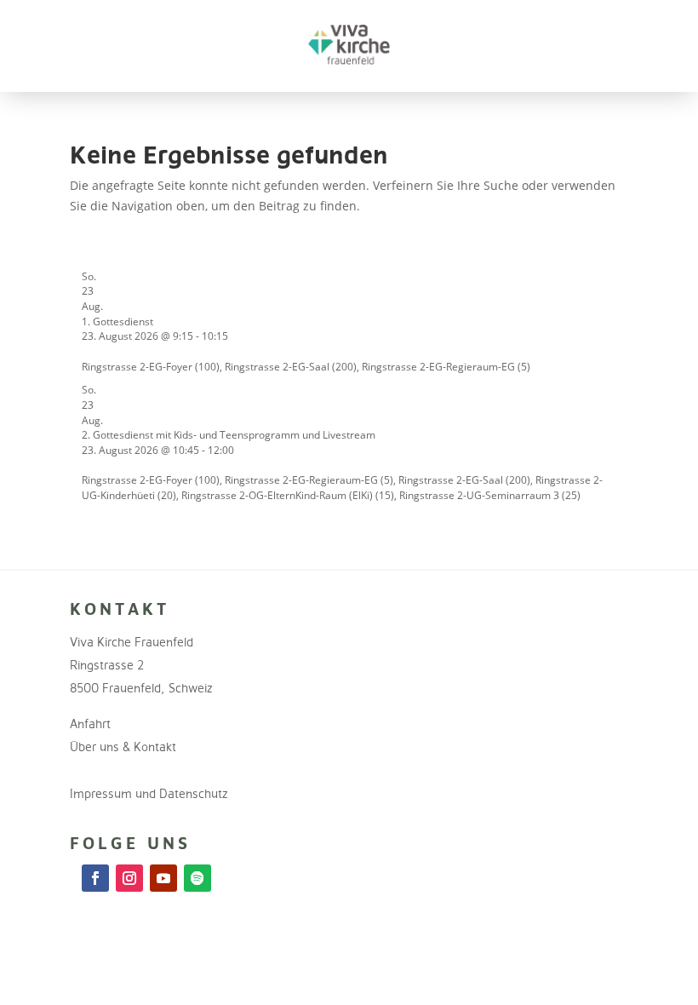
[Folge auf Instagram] (129, 878)
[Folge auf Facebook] (95, 878)
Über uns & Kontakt (123, 746)
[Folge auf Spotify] (197, 878)
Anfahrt (90, 723)
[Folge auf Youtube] (163, 878)
